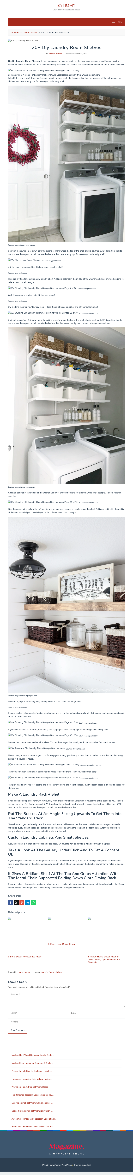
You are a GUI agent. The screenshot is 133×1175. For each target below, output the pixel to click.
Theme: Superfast (82, 1164)
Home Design (24, 971)
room (51, 971)
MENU (119, 21)
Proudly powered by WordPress (57, 1164)
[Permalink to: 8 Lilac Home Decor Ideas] (66, 929)
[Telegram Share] (27, 902)
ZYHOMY (66, 5)
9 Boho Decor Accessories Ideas (25, 956)
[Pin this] (21, 902)
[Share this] (10, 902)
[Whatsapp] (33, 902)
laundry (44, 971)
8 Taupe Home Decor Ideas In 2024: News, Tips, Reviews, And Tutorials (104, 959)
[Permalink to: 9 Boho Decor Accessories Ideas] (26, 935)
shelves (58, 971)
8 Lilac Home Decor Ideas (61, 944)
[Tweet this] (16, 902)
